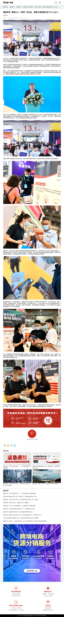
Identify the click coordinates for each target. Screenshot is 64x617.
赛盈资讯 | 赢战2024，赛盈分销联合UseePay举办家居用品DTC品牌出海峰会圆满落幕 (25, 521)
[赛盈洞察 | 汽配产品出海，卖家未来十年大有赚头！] (46, 476)
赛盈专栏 (12, 7)
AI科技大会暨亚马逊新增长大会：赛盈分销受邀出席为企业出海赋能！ (21, 518)
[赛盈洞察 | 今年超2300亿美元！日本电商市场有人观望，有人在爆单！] (17, 476)
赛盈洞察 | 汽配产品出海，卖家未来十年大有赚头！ (45, 483)
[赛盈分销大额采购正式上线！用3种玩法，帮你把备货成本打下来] (46, 458)
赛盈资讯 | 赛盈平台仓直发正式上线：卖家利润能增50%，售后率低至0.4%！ (23, 515)
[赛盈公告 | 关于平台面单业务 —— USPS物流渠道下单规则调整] (17, 458)
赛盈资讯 (18, 7)
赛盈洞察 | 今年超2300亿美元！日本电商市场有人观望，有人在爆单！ (16, 484)
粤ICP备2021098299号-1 (41, 615)
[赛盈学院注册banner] (32, 553)
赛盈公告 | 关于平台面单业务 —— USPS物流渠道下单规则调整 (17, 467)
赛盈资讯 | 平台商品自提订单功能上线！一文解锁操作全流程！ (19, 508)
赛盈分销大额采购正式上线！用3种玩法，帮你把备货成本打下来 (46, 467)
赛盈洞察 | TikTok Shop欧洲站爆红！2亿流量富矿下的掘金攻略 (19, 505)
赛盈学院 (8, 2)
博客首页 (5, 7)
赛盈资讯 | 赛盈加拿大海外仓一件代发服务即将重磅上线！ (18, 512)
